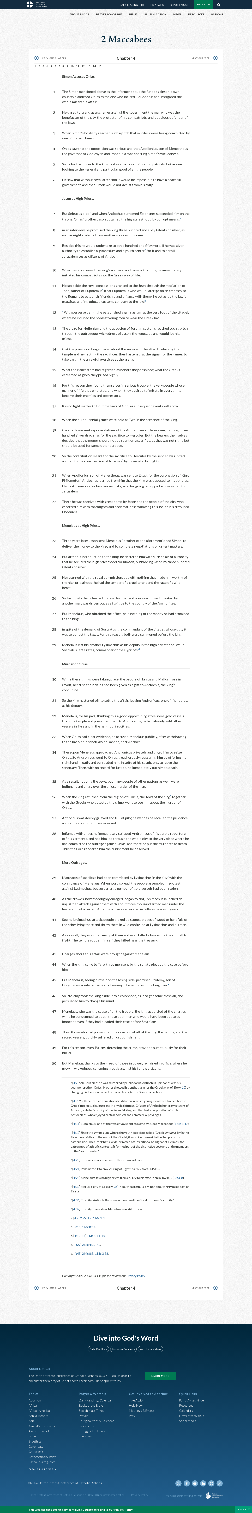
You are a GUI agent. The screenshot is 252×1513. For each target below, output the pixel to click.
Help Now (203, 4)
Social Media (187, 1421)
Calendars (186, 1410)
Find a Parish (157, 4)
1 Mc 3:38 (101, 1253)
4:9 (75, 1101)
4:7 (75, 1083)
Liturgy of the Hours (92, 1431)
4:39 (76, 1209)
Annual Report (38, 1416)
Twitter (178, 1483)
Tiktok (220, 1483)
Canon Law (36, 1446)
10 (72, 66)
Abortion (35, 1400)
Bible (32, 1436)
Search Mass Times (91, 1410)
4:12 (76, 1132)
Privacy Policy (136, 1276)
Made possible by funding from (184, 1495)
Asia (31, 1421)
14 (94, 66)
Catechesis (36, 1451)
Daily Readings (129, 4)
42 (98, 1244)
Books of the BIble (91, 1405)
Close (242, 1509)
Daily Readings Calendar (143, 5)
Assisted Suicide (39, 1431)
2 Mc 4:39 (88, 1244)
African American (40, 1410)
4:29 (77, 1244)
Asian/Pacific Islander (43, 1426)
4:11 (76, 1124)
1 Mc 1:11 (93, 1236)
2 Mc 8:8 (87, 1253)
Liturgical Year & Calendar (96, 1421)
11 (77, 66)
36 (115, 1187)
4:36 (76, 1200)
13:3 (177, 1178)
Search (218, 4)
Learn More (160, 1375)
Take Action (136, 1400)
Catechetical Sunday (42, 1457)
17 (83, 1236)
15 (100, 66)
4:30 (76, 1187)
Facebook (187, 1483)
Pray (132, 1416)
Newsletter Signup (191, 1416)
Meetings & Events (141, 1410)
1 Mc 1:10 (99, 1218)
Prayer (83, 1416)
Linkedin (203, 1483)
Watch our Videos (150, 1349)
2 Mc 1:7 (86, 1218)
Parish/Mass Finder (192, 1400)
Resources (186, 1405)
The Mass (85, 1436)
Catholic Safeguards (42, 1462)
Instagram (211, 1483)
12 (83, 66)
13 (89, 66)
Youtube (195, 1483)
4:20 (76, 1160)
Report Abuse (179, 4)
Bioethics (35, 1441)
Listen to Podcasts (123, 1349)
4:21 (76, 1169)
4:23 (76, 1178)
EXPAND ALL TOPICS (41, 1469)
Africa (33, 1405)
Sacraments (86, 1426)
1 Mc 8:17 (181, 1124)
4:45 (77, 1253)
